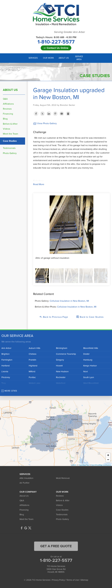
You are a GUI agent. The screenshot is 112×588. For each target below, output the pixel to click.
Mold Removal (63, 478)
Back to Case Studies (91, 317)
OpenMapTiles (84, 465)
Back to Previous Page (55, 317)
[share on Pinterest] (55, 113)
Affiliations (8, 104)
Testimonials (9, 148)
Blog (5, 118)
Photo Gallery (10, 153)
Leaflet (73, 465)
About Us (10, 90)
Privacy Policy (58, 580)
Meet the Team (10, 134)
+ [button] (108, 455)
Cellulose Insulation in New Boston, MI (69, 300)
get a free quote (56, 546)
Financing (8, 113)
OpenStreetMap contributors (101, 465)
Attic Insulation (26, 478)
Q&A (5, 99)
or (56, 48)
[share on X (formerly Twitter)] (42, 113)
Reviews (7, 109)
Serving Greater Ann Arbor (69, 32)
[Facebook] (21, 528)
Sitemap (84, 580)
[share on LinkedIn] (49, 113)
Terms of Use (72, 580)
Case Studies (10, 141)
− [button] (108, 459)
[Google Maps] (25, 528)
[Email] (61, 113)
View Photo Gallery (47, 123)
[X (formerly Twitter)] (30, 528)
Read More (38, 184)
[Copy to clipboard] (68, 113)
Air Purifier (24, 483)
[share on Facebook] (36, 113)
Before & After (10, 124)
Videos (6, 129)
